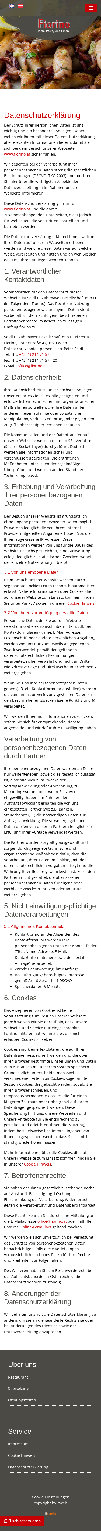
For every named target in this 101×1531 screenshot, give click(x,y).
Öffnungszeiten (22, 1400)
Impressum (18, 1443)
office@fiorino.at (32, 365)
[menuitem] (50, 1378)
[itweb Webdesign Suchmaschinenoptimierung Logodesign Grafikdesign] (50, 1512)
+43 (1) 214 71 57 (34, 354)
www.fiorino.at (17, 154)
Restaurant (18, 1377)
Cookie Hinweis (81, 603)
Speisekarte (18, 1388)
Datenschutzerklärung (28, 1466)
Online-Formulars (35, 1226)
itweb (62, 1502)
